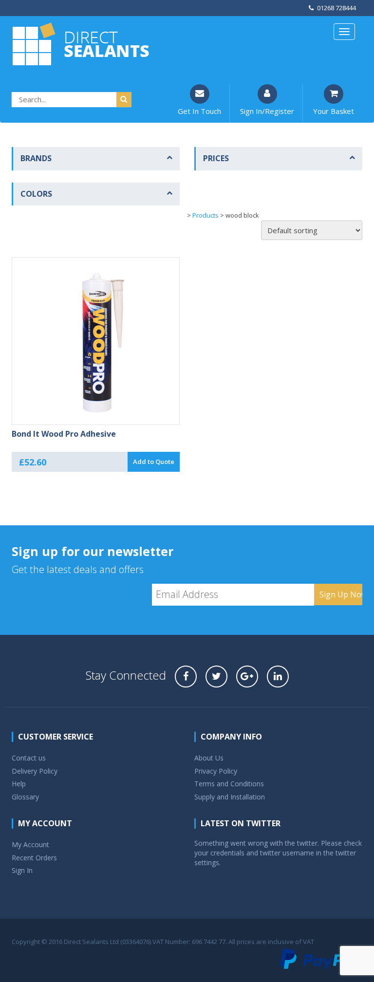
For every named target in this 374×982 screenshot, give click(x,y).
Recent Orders (34, 857)
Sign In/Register (267, 111)
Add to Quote (153, 461)
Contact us (29, 757)
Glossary (25, 796)
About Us (209, 757)
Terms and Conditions (229, 783)
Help (19, 783)
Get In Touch (199, 111)
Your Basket (333, 111)
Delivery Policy (34, 771)
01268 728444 (336, 7)
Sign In (22, 870)
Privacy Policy (215, 771)
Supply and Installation (229, 796)
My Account (30, 844)
